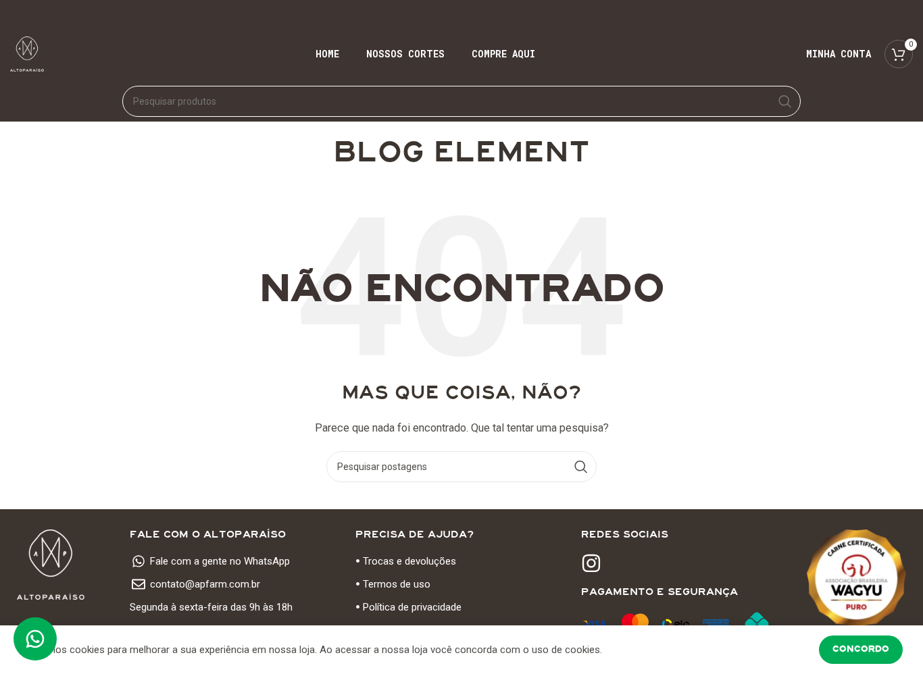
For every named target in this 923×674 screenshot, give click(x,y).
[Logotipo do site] (27, 53)
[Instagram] (591, 563)
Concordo (860, 649)
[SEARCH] (785, 101)
